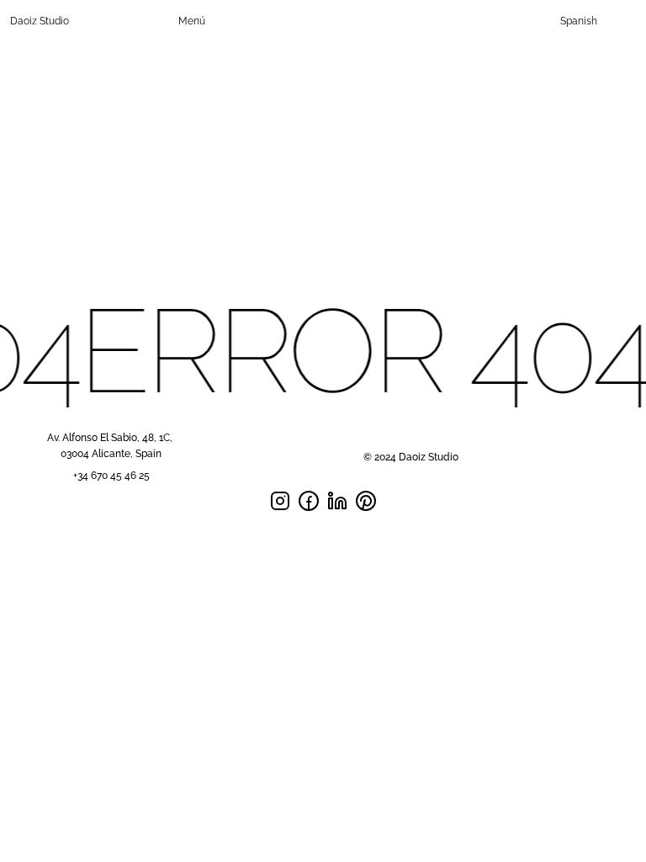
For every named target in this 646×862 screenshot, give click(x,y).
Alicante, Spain (127, 454)
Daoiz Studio (39, 21)
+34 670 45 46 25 (111, 476)
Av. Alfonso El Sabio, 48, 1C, (111, 438)
